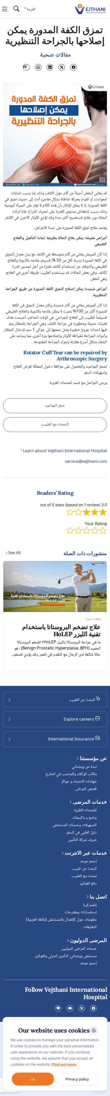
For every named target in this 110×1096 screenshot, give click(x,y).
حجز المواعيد (55, 405)
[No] (102, 1018)
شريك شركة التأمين (82, 840)
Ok (32, 1079)
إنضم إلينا (90, 905)
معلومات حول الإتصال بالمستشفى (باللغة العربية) (61, 919)
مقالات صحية (93, 619)
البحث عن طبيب (84, 868)
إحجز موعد (88, 861)
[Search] (16, 9)
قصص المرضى (86, 789)
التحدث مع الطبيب (55, 424)
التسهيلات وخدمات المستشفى (74, 825)
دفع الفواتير (88, 883)
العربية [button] (31, 9)
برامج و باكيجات (84, 817)
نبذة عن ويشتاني (84, 766)
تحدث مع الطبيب (84, 876)
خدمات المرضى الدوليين (79, 948)
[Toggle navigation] (4, 9)
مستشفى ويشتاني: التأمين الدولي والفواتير (66, 956)
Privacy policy (77, 1079)
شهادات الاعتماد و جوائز (79, 781)
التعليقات (90, 927)
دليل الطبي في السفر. (81, 832)
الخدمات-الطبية (85, 810)
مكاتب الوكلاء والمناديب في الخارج (71, 774)
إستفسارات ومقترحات (80, 912)
